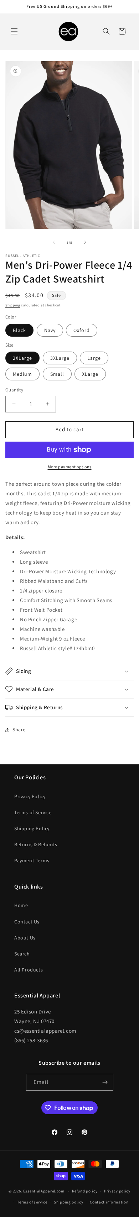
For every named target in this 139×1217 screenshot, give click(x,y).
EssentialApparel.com (44, 1191)
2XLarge (22, 358)
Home (21, 905)
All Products (28, 969)
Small (57, 374)
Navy (50, 330)
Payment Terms (32, 860)
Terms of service (32, 1202)
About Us (25, 937)
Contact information (109, 1202)
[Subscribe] (105, 1082)
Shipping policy (68, 1202)
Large (94, 358)
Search (22, 953)
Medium (22, 374)
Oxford (81, 330)
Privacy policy (117, 1191)
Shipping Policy (32, 828)
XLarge (90, 374)
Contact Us (27, 921)
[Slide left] (54, 242)
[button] (14, 31)
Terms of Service (33, 812)
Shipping (12, 305)
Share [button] (19, 729)
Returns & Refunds (35, 844)
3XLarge (60, 358)
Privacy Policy (29, 796)
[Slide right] (85, 242)
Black (19, 330)
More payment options (70, 466)
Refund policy (84, 1191)
